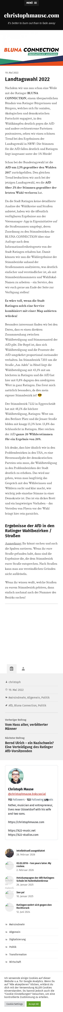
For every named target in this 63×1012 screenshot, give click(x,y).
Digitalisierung (17, 939)
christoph (15, 682)
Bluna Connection (25, 705)
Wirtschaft (15, 961)
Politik (45, 697)
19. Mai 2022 (16, 689)
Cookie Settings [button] (14, 1004)
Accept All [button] (34, 1004)
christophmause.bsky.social (27, 794)
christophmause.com (31, 15)
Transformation (18, 954)
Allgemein (33, 697)
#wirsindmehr (17, 697)
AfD (11, 705)
